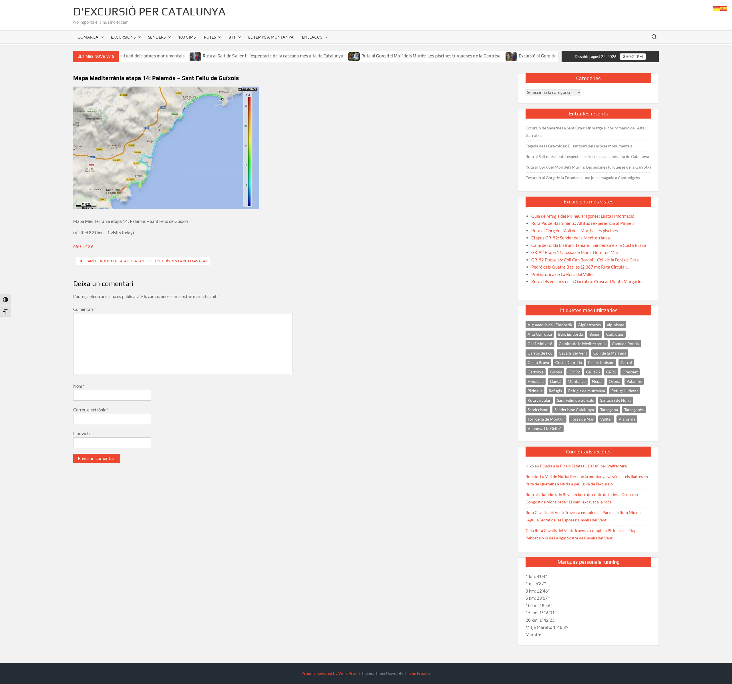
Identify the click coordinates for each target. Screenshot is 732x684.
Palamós (634, 381)
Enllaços (312, 37)
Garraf (626, 362)
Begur (594, 334)
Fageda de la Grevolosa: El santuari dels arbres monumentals (579, 145)
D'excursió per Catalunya (149, 11)
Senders (157, 37)
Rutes (210, 37)
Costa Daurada (568, 362)
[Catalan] (716, 7)
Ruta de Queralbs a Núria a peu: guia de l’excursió (569, 483)
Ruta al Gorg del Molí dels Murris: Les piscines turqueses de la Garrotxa (406, 55)
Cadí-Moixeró (540, 343)
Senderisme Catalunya (574, 409)
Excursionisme (601, 362)
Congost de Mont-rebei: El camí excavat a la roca (569, 501)
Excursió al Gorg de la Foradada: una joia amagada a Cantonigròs (558, 55)
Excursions (123, 37)
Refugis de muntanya (586, 390)
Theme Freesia (417, 673)
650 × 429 (83, 246)
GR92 (611, 371)
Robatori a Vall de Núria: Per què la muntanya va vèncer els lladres (584, 476)
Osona (614, 381)
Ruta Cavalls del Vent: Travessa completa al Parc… (570, 512)
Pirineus (535, 390)
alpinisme (615, 324)
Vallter (606, 419)
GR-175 (593, 371)
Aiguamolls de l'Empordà (550, 324)
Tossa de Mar (582, 419)
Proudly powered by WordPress (329, 673)
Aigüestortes (589, 324)
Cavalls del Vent (573, 353)
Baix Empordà (570, 334)
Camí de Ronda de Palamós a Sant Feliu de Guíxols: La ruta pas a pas (146, 261)
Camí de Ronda (625, 343)
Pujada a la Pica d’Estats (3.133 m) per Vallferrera (583, 465)
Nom (79, 386)
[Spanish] (724, 7)
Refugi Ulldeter (624, 390)
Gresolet (630, 371)
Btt (232, 37)
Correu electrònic (91, 409)
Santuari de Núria (615, 400)
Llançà (555, 381)
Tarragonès (634, 409)
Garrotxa (536, 371)
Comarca (87, 37)
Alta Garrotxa (540, 334)
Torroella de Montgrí (546, 419)
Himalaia (536, 381)
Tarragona (609, 409)
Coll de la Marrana (609, 353)
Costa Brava (538, 362)
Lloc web (81, 433)
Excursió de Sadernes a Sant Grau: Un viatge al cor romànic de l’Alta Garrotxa (585, 131)
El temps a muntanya (271, 37)
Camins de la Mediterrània (582, 343)
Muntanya (577, 381)
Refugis (555, 390)
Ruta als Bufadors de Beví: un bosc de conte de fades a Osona (579, 494)
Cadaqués (615, 334)
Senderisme (538, 409)
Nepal (597, 381)
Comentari (84, 309)
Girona (556, 371)
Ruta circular (539, 400)
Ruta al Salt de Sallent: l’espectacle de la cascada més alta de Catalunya (248, 55)
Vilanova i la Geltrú (545, 428)
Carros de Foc (540, 353)
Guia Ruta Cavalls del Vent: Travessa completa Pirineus (574, 530)
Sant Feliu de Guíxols (575, 400)
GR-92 (574, 371)
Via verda (626, 419)
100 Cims (187, 37)
